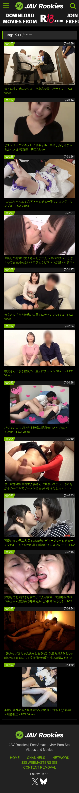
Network (60, 757)
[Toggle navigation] (6, 6)
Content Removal (39, 767)
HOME (15, 757)
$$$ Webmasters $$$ (39, 762)
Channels (36, 757)
